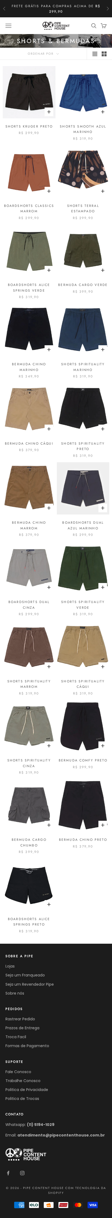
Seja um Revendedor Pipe (29, 984)
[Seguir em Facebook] (8, 1173)
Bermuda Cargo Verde (83, 284)
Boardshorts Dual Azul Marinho (83, 525)
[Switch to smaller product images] (104, 54)
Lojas (10, 966)
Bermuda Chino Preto (83, 839)
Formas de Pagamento (27, 1045)
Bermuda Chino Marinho (29, 367)
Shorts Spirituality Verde (83, 605)
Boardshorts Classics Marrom (29, 208)
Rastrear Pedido (20, 1019)
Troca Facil (15, 1037)
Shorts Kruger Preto (29, 126)
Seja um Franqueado (25, 975)
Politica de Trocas (22, 1098)
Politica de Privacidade (26, 1089)
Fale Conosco (18, 1071)
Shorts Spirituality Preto (83, 446)
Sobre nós (14, 993)
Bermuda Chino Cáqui (29, 443)
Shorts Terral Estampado (83, 208)
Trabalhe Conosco (23, 1080)
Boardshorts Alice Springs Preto (29, 922)
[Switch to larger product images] (94, 54)
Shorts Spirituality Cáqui (83, 684)
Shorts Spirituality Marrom (29, 684)
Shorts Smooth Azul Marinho (83, 129)
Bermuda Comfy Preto (83, 760)
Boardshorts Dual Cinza (29, 605)
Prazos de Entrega (22, 1028)
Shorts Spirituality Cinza (29, 763)
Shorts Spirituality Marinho (83, 367)
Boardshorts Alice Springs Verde (29, 287)
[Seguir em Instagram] (22, 1173)
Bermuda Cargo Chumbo (29, 842)
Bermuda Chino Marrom (29, 525)
